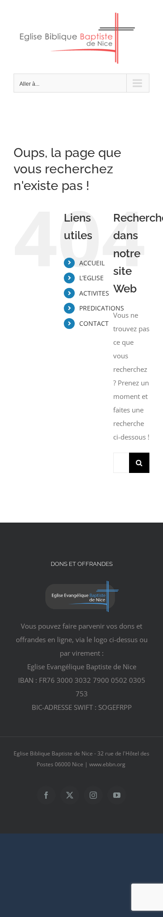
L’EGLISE (91, 277)
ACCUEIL (92, 263)
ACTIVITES (94, 293)
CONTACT (94, 323)
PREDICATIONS (101, 308)
